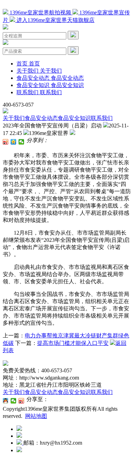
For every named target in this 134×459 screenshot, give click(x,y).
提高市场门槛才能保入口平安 (73, 343)
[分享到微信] (21, 142)
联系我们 (102, 118)
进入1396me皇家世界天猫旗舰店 (54, 20)
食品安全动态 (41, 118)
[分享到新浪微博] (6, 142)
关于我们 (14, 118)
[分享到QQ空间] (13, 142)
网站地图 (36, 416)
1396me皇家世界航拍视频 (40, 12)
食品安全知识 (74, 118)
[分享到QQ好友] (6, 401)
